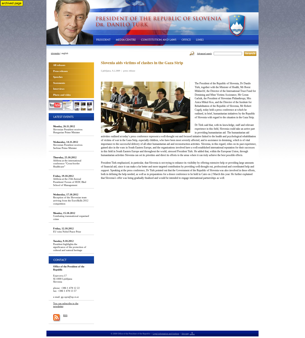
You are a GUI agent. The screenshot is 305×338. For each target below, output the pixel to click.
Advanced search (204, 53)
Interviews (58, 88)
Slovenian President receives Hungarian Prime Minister (67, 129)
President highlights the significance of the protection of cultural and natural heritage (69, 245)
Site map (185, 334)
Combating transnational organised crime (71, 216)
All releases (59, 65)
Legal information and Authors (166, 334)
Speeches (58, 77)
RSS (65, 315)
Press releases (60, 71)
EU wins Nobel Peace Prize (67, 230)
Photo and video (62, 94)
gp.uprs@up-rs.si (70, 297)
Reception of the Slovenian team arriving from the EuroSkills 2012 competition (70, 199)
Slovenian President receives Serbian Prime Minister (67, 145)
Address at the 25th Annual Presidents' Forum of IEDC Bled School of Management (69, 180)
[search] (250, 53)
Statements (59, 83)
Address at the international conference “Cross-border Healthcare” (67, 162)
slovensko (55, 53)
